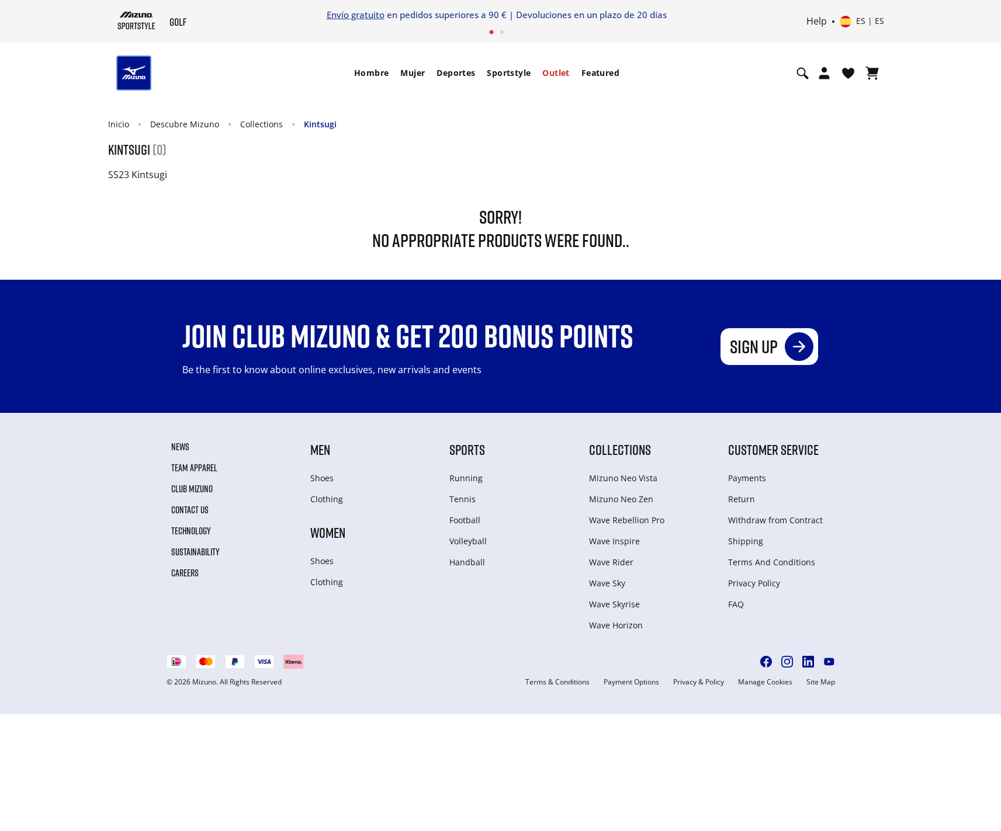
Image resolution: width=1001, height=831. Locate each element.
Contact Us (190, 510)
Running (466, 478)
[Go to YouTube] (829, 661)
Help (816, 21)
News (180, 447)
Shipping (745, 541)
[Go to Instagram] (787, 661)
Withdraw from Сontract (775, 520)
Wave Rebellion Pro (626, 520)
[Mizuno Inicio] (136, 20)
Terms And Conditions (771, 562)
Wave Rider (611, 562)
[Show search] (802, 73)
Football (464, 520)
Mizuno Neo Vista (623, 478)
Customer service (773, 449)
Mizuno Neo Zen (621, 499)
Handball (467, 562)
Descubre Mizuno (184, 124)
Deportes (456, 72)
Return (741, 499)
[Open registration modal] (824, 73)
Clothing (326, 499)
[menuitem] (371, 73)
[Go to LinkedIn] (808, 661)
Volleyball (468, 541)
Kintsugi (320, 124)
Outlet (555, 72)
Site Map (820, 682)
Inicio (118, 124)
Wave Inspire (614, 541)
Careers (185, 573)
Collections (261, 124)
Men (320, 449)
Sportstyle (509, 72)
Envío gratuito (356, 14)
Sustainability (195, 552)
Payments (747, 478)
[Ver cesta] (872, 73)
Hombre (371, 72)
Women (327, 532)
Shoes (322, 478)
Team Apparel (194, 468)
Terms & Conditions (557, 682)
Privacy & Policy (698, 682)
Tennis (462, 499)
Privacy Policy (754, 583)
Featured (600, 72)
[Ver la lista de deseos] (848, 73)
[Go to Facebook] (766, 661)
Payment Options (631, 682)
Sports (467, 449)
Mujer (412, 72)
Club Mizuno (192, 489)
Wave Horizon (616, 625)
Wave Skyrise (614, 604)
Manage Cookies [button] (765, 682)
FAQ (736, 604)
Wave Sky (607, 583)
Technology (191, 531)
